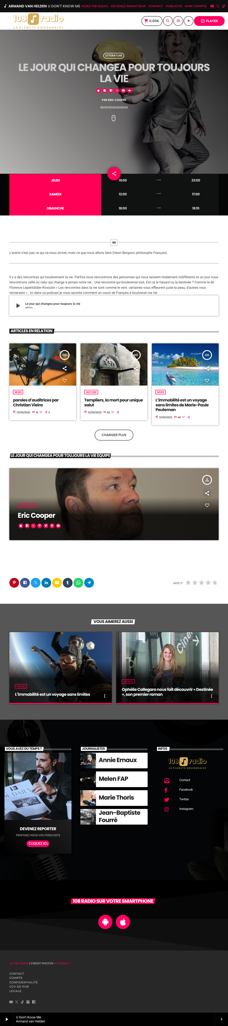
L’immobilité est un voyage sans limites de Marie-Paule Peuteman (181, 405)
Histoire (91, 392)
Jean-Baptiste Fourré (119, 816)
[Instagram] (28, 1002)
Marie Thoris (116, 798)
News (18, 392)
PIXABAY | (64, 963)
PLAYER (209, 21)
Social (20, 686)
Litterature (113, 56)
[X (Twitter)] (218, 6)
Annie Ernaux (117, 760)
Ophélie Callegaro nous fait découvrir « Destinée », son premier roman (167, 692)
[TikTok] (224, 6)
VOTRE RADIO (18, 963)
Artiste (128, 681)
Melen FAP (113, 779)
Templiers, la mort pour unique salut (113, 402)
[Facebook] (33, 1002)
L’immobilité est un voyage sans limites (52, 694)
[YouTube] (212, 6)
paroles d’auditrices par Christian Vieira (36, 402)
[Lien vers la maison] (38, 21)
